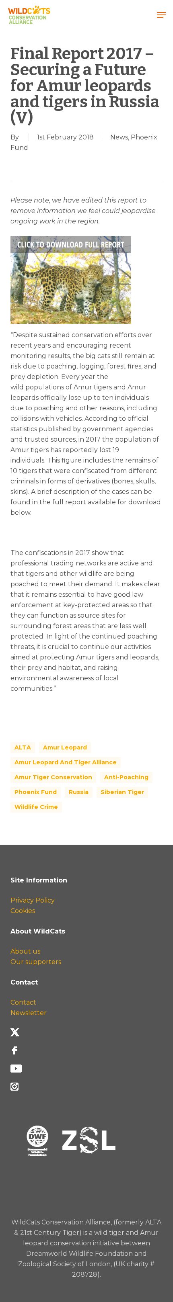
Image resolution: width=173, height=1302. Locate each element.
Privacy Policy (32, 900)
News (119, 137)
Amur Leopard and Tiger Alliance (65, 762)
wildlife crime (36, 807)
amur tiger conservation (53, 777)
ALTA (22, 747)
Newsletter (28, 1013)
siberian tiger (122, 792)
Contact (23, 1002)
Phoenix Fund (35, 792)
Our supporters (35, 962)
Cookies (22, 911)
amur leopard (65, 747)
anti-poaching (126, 777)
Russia (79, 792)
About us (25, 951)
